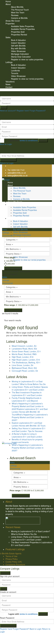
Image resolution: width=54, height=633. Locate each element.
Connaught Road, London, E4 (25, 370)
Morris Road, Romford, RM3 (24, 354)
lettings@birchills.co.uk (18, 175)
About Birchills (17, 7)
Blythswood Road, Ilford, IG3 (24, 368)
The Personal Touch (20, 9)
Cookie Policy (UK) (14, 561)
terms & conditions (29, 140)
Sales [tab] (4, 229)
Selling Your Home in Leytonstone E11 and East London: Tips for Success (28, 430)
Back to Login (6, 144)
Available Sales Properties (22, 26)
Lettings (9, 62)
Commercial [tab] (7, 235)
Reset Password (8, 159)
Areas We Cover (13, 20)
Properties (10, 23)
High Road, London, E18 (22, 357)
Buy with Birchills (18, 48)
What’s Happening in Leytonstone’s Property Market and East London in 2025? (27, 448)
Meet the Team (17, 12)
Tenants (14, 73)
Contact (9, 87)
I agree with (23, 140)
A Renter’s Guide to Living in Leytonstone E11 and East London (27, 435)
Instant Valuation (18, 42)
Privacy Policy (12, 559)
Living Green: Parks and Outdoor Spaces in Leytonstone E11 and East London (30, 388)
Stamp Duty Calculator (21, 56)
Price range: (10, 257)
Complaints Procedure (15, 564)
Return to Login (7, 163)
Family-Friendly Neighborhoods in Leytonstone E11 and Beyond (26, 399)
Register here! (6, 628)
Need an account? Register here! (14, 110)
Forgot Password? (38, 110)
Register (43, 140)
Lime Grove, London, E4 (22, 365)
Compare (5, 573)
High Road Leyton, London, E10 (26, 359)
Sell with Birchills (18, 45)
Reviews (14, 15)
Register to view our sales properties (27, 59)
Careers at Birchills (19, 18)
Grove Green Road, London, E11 (26, 351)
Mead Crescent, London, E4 (24, 345)
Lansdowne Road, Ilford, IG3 (24, 348)
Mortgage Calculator (20, 54)
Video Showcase (18, 51)
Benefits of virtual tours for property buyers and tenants (27, 441)
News (8, 84)
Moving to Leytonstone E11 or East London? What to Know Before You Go (29, 383)
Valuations (10, 81)
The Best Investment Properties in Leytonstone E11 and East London (27, 394)
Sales (8, 37)
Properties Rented (19, 34)
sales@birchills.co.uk (17, 172)
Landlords (15, 70)
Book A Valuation (18, 40)
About (8, 4)
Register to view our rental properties (27, 78)
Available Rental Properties (23, 29)
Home (8, 1)
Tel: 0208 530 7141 (16, 170)
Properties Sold (18, 31)
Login (3, 107)
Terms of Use (11, 556)
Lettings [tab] (5, 232)
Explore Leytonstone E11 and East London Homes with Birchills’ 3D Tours (28, 424)
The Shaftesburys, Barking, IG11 (26, 362)
